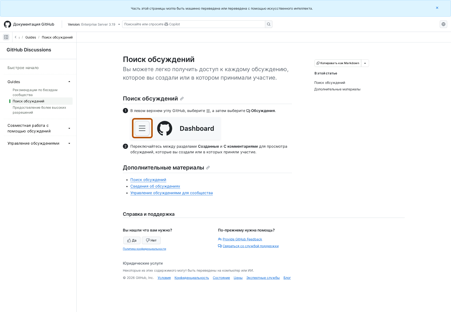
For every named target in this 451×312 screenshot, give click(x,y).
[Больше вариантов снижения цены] (365, 63)
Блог (287, 278)
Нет (154, 240)
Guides (30, 37)
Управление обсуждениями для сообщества (171, 192)
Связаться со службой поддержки (251, 246)
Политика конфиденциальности (144, 248)
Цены (238, 278)
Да (134, 240)
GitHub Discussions (29, 50)
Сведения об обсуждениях (155, 186)
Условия (164, 278)
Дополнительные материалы (163, 167)
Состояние (221, 278)
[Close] (437, 7)
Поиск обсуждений (57, 37)
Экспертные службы (263, 278)
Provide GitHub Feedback (242, 239)
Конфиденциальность (192, 278)
